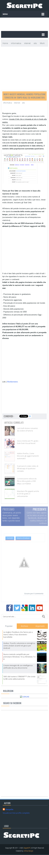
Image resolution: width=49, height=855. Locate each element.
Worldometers (12, 382)
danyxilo (9, 809)
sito (23, 103)
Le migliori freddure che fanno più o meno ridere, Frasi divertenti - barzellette (18, 634)
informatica (7, 103)
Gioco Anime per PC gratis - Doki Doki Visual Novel (28, 442)
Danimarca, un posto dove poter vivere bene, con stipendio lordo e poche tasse (11, 516)
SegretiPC (27, 848)
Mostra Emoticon (23, 538)
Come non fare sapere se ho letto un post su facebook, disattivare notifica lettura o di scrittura (37, 517)
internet (17, 103)
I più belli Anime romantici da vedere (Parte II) (27, 429)
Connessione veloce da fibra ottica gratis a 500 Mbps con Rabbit (26, 481)
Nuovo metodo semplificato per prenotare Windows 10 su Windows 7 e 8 (19, 656)
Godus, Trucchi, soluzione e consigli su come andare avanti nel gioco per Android (19, 645)
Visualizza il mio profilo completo (16, 813)
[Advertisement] (28, 23)
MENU (5, 14)
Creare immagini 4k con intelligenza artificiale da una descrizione (18, 666)
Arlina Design (28, 851)
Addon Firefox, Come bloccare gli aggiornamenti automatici (28, 456)
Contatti (10, 538)
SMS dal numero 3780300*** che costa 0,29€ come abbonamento (19, 677)
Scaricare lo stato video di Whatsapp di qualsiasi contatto (27, 468)
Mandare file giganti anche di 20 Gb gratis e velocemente (28, 493)
